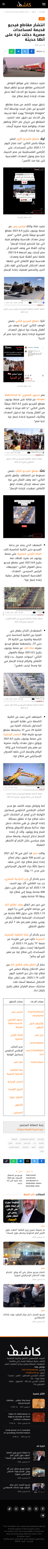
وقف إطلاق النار (14, 904)
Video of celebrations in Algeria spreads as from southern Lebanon (19, 1416)
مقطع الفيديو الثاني (27, 321)
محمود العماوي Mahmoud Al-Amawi (25, 397)
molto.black (37, 1062)
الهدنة (41, 1143)
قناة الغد (29, 648)
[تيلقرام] (18, 51)
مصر (35, 853)
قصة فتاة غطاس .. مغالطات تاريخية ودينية (18, 1402)
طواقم (41, 1147)
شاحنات (18, 1143)
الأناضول (19, 1105)
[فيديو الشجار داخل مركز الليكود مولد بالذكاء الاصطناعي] (24, 1295)
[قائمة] (43, 4)
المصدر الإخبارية (12, 734)
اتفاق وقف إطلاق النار (23, 964)
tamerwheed (37, 1043)
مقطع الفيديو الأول (28, 138)
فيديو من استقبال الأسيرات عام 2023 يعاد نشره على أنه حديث (14, 1179)
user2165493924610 (35, 1052)
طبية (10, 1143)
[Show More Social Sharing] (5, 51)
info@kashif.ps (32, 1373)
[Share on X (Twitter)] (25, 51)
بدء (35, 1143)
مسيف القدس (14, 1147)
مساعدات (25, 1147)
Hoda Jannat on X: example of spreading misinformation (17, 1431)
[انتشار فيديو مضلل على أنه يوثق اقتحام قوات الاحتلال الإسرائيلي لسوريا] (24, 1253)
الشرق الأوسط (15, 1089)
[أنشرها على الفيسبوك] (32, 51)
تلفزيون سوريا (16, 1097)
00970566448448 (30, 1370)
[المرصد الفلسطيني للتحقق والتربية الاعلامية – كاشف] (24, 4)
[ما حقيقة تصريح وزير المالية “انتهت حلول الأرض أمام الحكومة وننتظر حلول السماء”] (24, 1211)
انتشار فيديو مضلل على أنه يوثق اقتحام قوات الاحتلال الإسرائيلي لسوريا (25, 1273)
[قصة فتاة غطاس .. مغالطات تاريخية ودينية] (38, 1403)
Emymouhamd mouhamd (36, 1014)
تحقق (42, 18)
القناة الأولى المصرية (29, 553)
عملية (34, 1147)
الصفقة (14, 1139)
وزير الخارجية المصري (16, 878)
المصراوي (18, 1112)
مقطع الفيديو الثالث (26, 471)
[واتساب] (12, 51)
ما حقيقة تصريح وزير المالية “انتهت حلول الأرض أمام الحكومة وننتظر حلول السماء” (25, 1231)
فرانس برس (19, 226)
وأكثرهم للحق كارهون (36, 1025)
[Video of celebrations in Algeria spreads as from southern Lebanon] (38, 1417)
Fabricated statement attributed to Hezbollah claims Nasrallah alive (33, 1181)
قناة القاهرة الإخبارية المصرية (25, 936)
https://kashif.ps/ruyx (30, 1129)
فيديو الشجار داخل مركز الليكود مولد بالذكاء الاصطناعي (24, 1316)
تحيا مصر (39, 1035)
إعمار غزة (41, 1139)
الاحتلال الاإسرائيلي (27, 1139)
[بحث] (4, 4)
